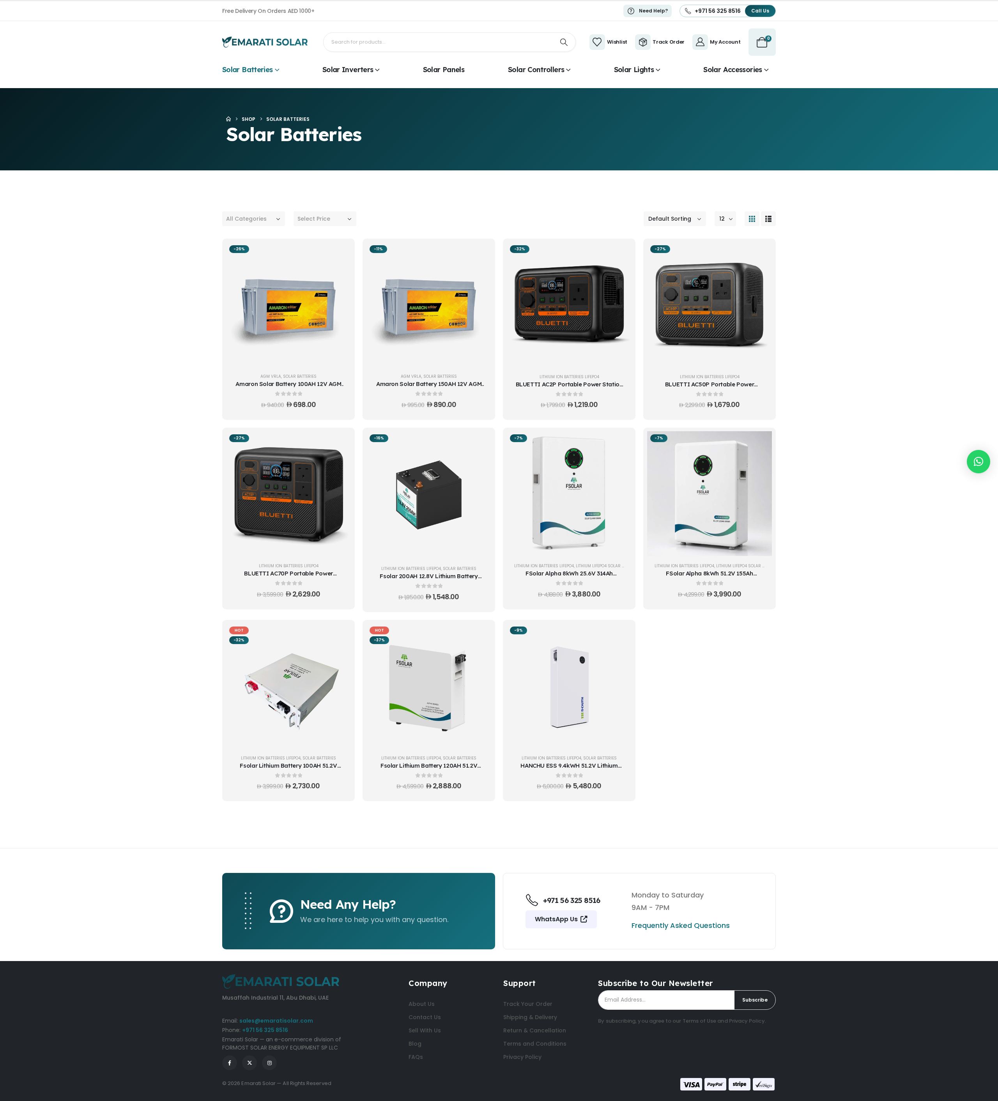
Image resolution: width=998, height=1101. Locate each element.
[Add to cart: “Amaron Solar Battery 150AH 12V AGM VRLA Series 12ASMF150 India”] (479, 254)
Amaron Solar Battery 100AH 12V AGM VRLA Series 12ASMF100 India (288, 387)
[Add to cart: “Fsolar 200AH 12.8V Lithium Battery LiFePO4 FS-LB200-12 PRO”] (479, 443)
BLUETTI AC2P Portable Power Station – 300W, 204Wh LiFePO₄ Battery (569, 388)
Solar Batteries (247, 69)
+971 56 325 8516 (265, 1030)
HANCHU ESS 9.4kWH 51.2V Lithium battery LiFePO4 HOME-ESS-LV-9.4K (569, 769)
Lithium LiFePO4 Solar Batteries (608, 566)
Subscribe (755, 1000)
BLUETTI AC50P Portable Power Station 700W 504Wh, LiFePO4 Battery (709, 388)
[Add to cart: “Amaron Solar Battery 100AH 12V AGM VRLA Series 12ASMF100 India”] (339, 254)
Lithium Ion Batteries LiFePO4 (569, 377)
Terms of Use (700, 1021)
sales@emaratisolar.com (276, 1021)
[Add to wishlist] (339, 273)
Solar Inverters (347, 69)
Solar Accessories (732, 69)
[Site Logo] (265, 42)
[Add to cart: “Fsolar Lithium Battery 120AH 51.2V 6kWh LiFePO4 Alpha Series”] (479, 635)
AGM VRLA (270, 376)
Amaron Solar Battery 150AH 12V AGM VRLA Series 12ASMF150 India (428, 387)
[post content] (288, 304)
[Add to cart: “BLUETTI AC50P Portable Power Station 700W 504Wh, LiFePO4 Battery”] (760, 254)
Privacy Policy (747, 1021)
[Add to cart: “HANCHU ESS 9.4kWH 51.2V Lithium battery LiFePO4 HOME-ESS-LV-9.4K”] (620, 635)
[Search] (564, 42)
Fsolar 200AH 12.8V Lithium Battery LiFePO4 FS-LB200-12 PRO (429, 580)
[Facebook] (229, 1062)
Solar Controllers (536, 69)
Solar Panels (443, 69)
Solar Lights (634, 69)
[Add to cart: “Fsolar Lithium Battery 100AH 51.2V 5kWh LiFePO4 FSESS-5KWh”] (339, 635)
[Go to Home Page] (228, 119)
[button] (752, 218)
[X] (249, 1062)
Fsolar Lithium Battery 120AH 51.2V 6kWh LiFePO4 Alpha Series (428, 769)
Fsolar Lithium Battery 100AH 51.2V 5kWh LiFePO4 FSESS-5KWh (288, 769)
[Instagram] (269, 1062)
